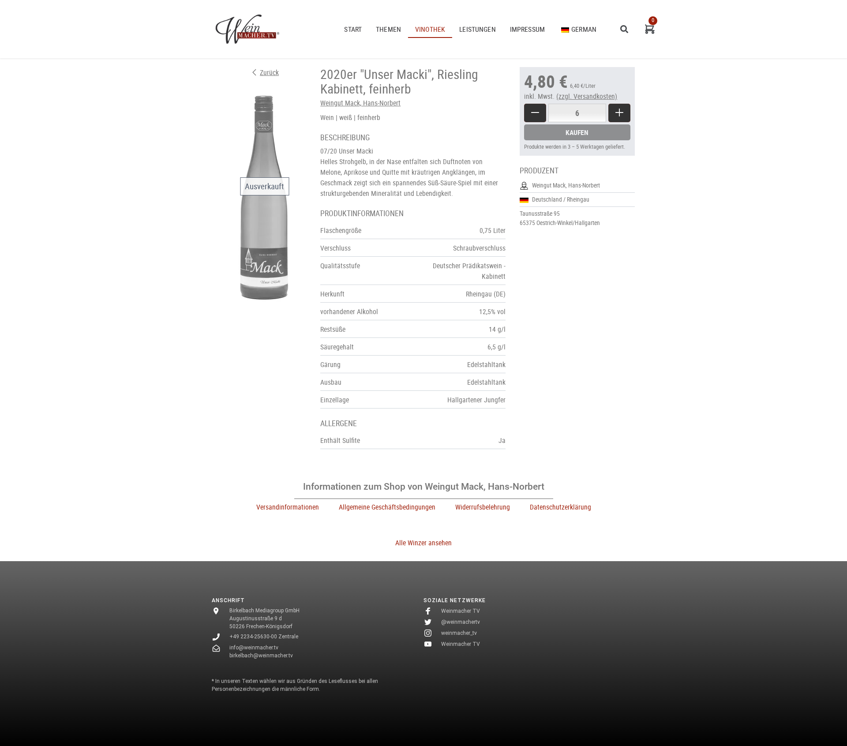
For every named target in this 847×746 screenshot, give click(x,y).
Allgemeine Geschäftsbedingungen (387, 507)
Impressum (527, 29)
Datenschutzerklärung (560, 507)
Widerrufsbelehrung (482, 507)
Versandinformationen (287, 507)
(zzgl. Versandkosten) (586, 96)
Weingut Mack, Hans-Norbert (360, 103)
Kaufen (577, 132)
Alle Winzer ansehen (423, 542)
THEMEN (388, 29)
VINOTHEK (430, 29)
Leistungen (477, 29)
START (353, 29)
